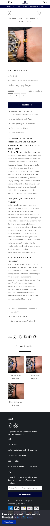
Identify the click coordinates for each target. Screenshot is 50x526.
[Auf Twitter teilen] (14, 337)
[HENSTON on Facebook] (10, 425)
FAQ (9, 472)
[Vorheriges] (10, 13)
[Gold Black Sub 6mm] (25, 44)
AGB (10, 439)
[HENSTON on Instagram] (16, 425)
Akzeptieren (9, 522)
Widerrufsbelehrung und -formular (22, 466)
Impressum (12, 444)
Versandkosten (30, 80)
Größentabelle (34, 91)
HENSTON (18, 501)
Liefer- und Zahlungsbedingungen (22, 450)
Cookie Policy (22, 517)
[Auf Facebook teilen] (19, 337)
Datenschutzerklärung (17, 455)
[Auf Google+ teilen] (30, 337)
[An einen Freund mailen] (35, 337)
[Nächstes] (39, 13)
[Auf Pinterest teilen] (25, 337)
